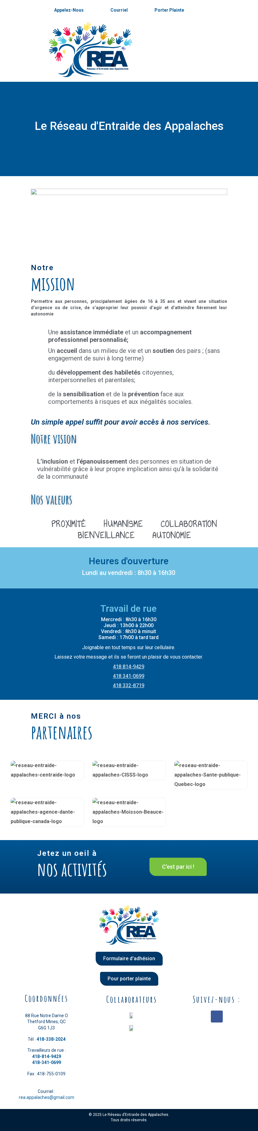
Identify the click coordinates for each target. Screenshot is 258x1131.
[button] (178, 867)
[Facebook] (217, 1016)
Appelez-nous (69, 10)
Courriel (119, 10)
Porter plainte (169, 10)
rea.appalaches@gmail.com (46, 1097)
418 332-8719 (128, 685)
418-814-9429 (46, 1056)
